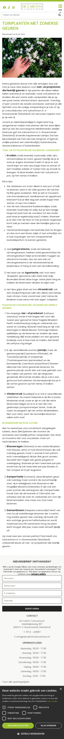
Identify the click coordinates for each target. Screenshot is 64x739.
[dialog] (32, 712)
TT (8, 7)
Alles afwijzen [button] (48, 725)
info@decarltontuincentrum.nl (33, 636)
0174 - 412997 (33, 631)
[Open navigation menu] (60, 8)
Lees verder (52, 701)
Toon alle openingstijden (15, 681)
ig (13, 7)
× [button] (61, 689)
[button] (32, 734)
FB (4, 7)
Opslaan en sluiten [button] (18, 725)
